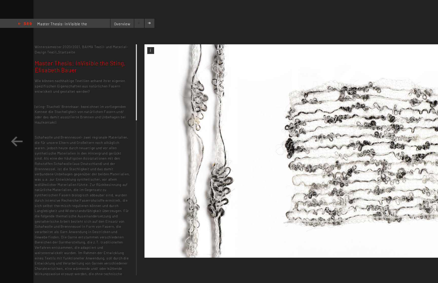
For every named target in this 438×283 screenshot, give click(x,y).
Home (25, 24)
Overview (122, 24)
